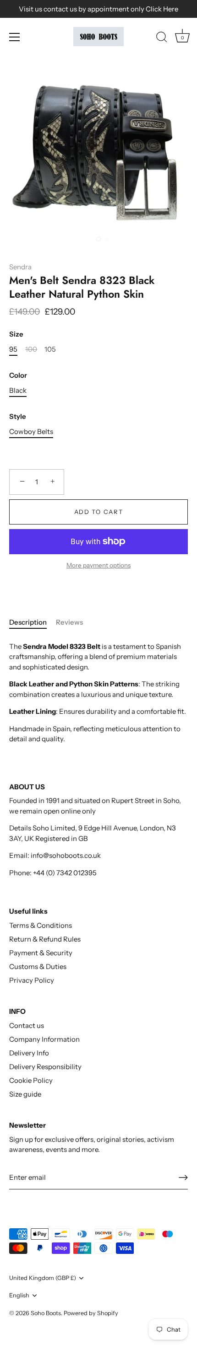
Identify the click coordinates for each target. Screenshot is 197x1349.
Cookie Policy (31, 1080)
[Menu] (15, 37)
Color (18, 375)
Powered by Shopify (91, 1313)
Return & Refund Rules (45, 939)
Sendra (20, 266)
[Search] (162, 38)
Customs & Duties (37, 966)
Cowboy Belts (31, 432)
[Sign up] (183, 1177)
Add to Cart (98, 511)
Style (17, 416)
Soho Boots (46, 1313)
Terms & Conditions (40, 925)
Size (16, 334)
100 (31, 349)
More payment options (98, 565)
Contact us (26, 1025)
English (19, 1295)
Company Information (44, 1039)
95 (13, 349)
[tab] (32, 622)
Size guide (25, 1094)
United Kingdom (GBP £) (42, 1277)
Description (28, 622)
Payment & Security (40, 952)
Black (18, 390)
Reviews (69, 622)
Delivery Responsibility (45, 1066)
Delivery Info (29, 1053)
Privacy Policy (31, 980)
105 (50, 349)
